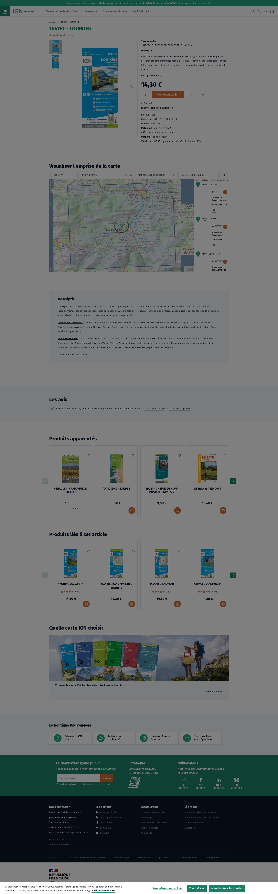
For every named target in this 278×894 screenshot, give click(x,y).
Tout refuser (196, 888)
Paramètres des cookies (167, 888)
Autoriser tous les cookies (227, 888)
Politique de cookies (102, 890)
